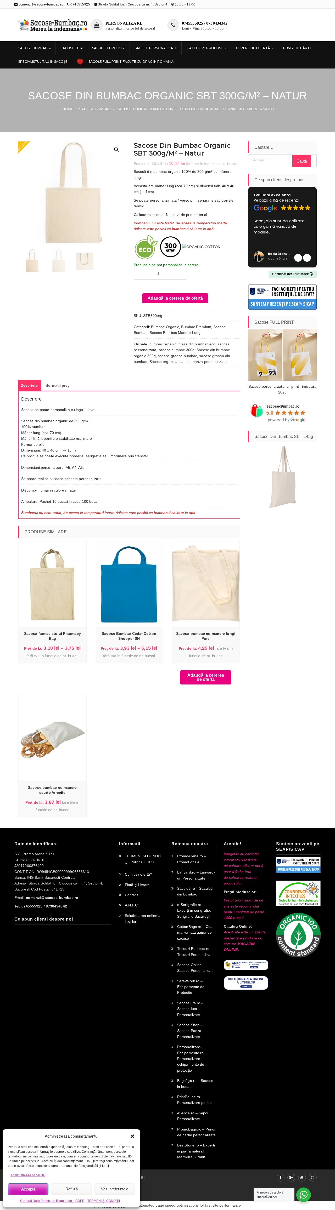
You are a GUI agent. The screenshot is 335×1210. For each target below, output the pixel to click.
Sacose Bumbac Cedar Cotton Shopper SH (129, 636)
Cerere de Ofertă (253, 48)
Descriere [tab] (29, 385)
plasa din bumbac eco (196, 344)
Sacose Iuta (71, 48)
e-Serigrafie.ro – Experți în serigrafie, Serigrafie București (194, 910)
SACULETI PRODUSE (109, 48)
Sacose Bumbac (32, 48)
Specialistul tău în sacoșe (43, 62)
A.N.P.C (131, 905)
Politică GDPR (142, 862)
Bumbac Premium (196, 327)
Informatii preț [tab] (56, 385)
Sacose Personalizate (156, 48)
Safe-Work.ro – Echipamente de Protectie (190, 987)
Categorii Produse (205, 48)
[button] (132, 1136)
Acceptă (28, 1189)
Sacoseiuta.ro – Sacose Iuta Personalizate (190, 1009)
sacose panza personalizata (203, 361)
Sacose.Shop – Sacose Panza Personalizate (190, 1031)
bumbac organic (162, 344)
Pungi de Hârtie (298, 48)
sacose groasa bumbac (177, 356)
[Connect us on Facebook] (280, 1178)
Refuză (71, 1189)
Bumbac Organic (165, 327)
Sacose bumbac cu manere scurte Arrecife (52, 790)
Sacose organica (163, 361)
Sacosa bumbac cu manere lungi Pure (205, 636)
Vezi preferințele (114, 1189)
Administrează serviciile (27, 1175)
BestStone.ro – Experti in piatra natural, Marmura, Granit (196, 1151)
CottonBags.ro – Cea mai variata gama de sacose (195, 932)
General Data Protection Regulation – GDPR (52, 1201)
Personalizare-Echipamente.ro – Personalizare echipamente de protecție (192, 1058)
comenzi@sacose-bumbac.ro (40, 4)
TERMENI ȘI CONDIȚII (103, 1201)
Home (67, 109)
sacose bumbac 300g (176, 350)
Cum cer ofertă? (138, 874)
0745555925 (80, 4)
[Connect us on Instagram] (313, 1178)
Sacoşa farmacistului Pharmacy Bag (52, 636)
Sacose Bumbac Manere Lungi (147, 109)
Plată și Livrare (137, 885)
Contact (131, 895)
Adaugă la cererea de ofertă (175, 298)
